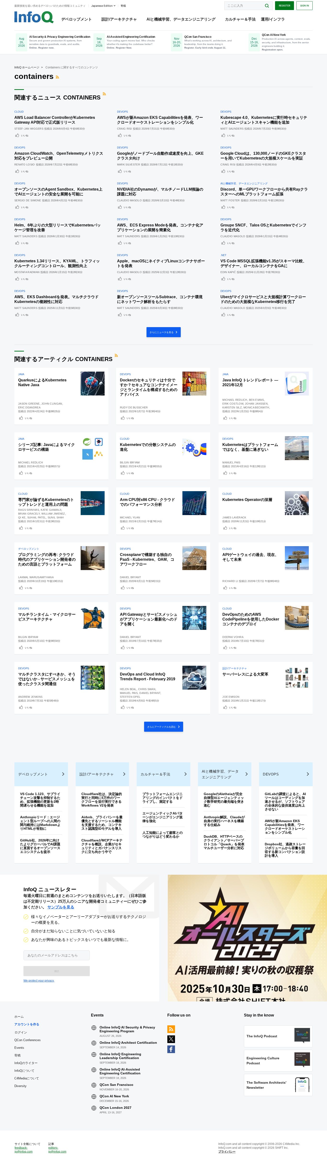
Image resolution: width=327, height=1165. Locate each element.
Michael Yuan (130, 517)
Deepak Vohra (232, 637)
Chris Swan (146, 689)
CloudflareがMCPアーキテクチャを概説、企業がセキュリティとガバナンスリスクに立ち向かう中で (102, 846)
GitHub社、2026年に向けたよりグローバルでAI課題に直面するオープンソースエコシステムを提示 (40, 846)
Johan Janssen (256, 403)
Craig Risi (124, 128)
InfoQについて (24, 1070)
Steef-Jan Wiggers (28, 128)
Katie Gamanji (51, 509)
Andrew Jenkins (30, 696)
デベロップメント (76, 19)
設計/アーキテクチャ (119, 19)
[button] (56, 971)
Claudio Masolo (129, 200)
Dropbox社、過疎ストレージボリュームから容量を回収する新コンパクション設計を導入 (285, 849)
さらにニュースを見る (162, 332)
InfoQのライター (26, 1063)
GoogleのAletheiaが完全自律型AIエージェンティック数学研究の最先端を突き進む (224, 799)
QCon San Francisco (116, 1085)
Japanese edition (102, 5)
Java (21, 374)
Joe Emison (230, 696)
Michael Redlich (234, 399)
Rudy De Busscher (134, 407)
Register (284, 5)
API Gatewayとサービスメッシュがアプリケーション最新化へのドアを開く (148, 619)
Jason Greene (29, 403)
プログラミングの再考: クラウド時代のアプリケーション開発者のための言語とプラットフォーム (47, 559)
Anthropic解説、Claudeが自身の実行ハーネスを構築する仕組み (224, 821)
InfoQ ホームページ (26, 67)
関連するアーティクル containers (63, 359)
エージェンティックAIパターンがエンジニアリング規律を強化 (162, 817)
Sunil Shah (56, 517)
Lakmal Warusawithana (36, 577)
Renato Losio (24, 164)
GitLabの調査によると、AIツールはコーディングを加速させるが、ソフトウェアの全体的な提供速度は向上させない (285, 801)
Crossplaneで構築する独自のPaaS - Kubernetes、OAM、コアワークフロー (147, 559)
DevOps (122, 111)
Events (19, 1048)
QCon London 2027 (115, 1108)
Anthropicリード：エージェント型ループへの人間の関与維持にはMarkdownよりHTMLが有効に (40, 822)
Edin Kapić (228, 272)
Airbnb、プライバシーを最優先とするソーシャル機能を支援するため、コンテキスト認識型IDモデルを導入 (102, 822)
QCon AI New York (114, 1096)
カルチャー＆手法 (240, 19)
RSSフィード (58, 77)
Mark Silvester (128, 164)
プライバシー (227, 1151)
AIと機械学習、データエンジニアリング (181, 19)
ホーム (19, 1016)
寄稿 (17, 1055)
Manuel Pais (231, 462)
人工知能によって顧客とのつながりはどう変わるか (162, 834)
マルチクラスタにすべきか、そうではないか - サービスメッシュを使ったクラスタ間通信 (47, 679)
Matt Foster (230, 200)
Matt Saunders (231, 128)
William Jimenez (53, 513)
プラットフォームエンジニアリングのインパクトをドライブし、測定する (162, 797)
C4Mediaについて (26, 1078)
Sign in (304, 5)
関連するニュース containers (57, 97)
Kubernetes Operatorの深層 (247, 500)
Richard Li (230, 581)
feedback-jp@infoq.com (24, 1149)
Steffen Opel (130, 696)
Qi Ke (22, 517)
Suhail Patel (36, 517)
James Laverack (234, 517)
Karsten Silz (232, 407)
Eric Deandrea (29, 407)
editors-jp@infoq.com (57, 1149)
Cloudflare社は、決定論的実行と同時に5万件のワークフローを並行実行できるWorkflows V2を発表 (101, 799)
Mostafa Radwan (26, 272)
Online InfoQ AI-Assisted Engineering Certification (120, 1071)
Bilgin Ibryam (130, 462)
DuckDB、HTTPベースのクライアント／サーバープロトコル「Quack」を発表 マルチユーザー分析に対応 (226, 842)
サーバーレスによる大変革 (245, 674)
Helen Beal (128, 689)
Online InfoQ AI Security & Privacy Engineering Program (127, 1029)
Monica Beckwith (256, 407)
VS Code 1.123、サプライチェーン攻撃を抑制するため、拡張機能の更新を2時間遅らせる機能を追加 (40, 799)
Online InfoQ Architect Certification (128, 1042)
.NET (223, 255)
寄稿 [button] (123, 5)
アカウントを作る (26, 1024)
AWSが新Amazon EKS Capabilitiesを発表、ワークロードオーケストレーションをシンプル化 (285, 826)
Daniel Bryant (130, 577)
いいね (24, 135)
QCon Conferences (27, 1040)
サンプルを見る (60, 907)
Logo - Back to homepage (34, 17)
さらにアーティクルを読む (162, 726)
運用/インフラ (273, 19)
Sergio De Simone (27, 200)
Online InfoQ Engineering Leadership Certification (120, 1056)
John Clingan (51, 403)
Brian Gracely (29, 513)
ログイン (21, 1032)
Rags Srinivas (28, 509)
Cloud (19, 111)
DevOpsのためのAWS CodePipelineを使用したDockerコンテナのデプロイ (250, 619)
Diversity (20, 1086)
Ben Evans (256, 399)
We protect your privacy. (38, 980)
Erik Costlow (232, 403)
